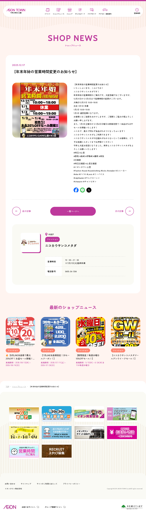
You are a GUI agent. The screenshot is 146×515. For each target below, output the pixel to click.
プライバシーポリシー (71, 483)
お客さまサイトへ (28, 507)
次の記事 (119, 211)
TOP (7, 386)
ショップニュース (19, 386)
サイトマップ (26, 483)
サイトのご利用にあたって (47, 483)
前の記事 (26, 211)
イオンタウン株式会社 (13, 488)
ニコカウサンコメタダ (61, 245)
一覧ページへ (73, 211)
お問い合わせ (10, 483)
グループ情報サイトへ (53, 507)
